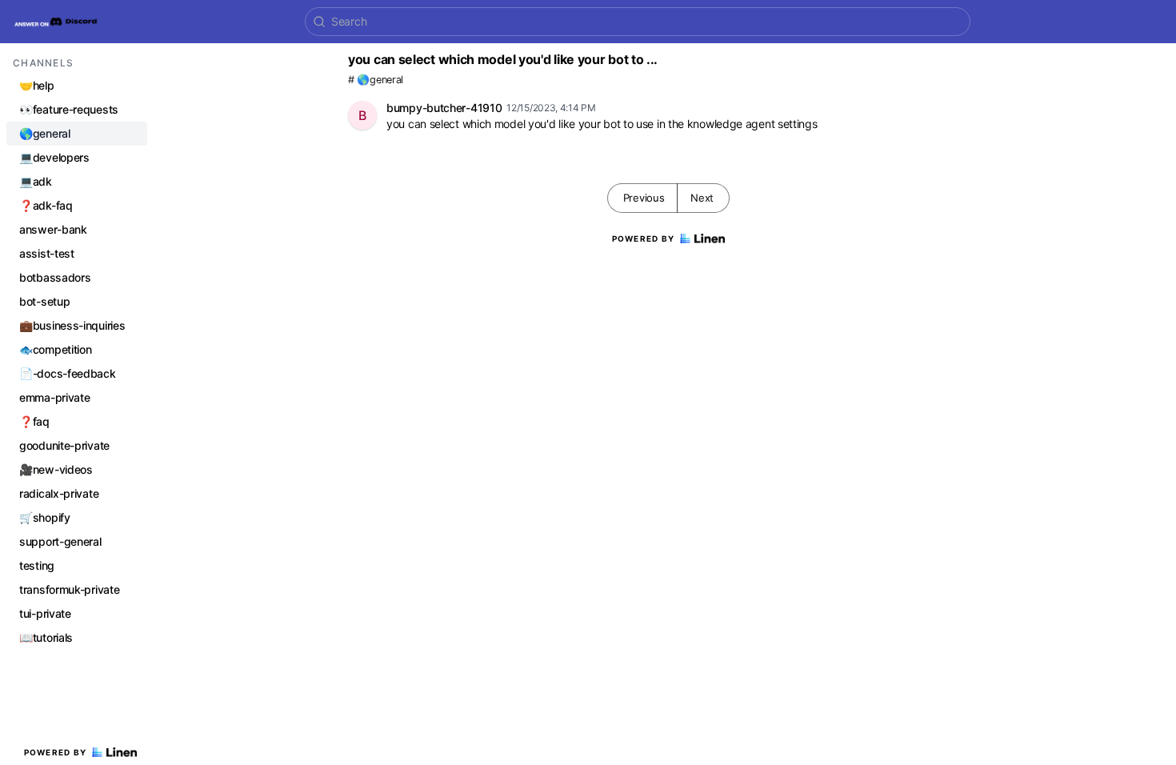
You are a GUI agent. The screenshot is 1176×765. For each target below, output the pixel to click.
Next (702, 197)
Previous (644, 197)
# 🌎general (375, 80)
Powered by (55, 752)
